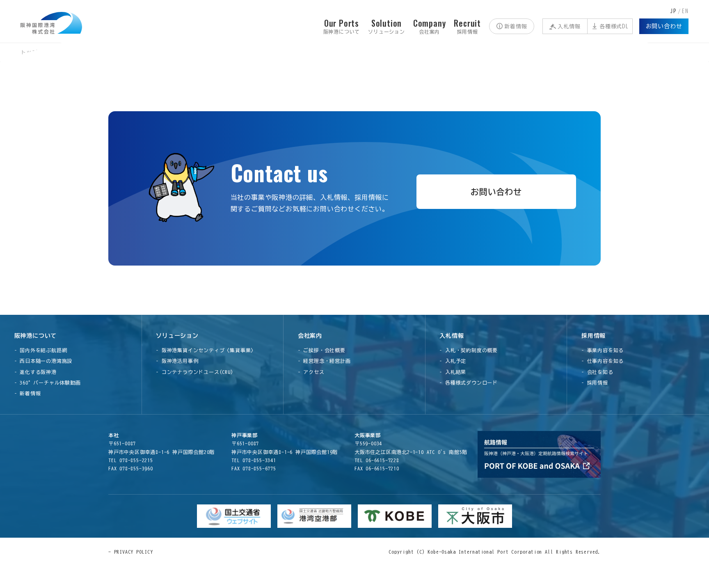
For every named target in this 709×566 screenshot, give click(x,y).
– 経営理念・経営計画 (324, 360)
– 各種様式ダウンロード (468, 382)
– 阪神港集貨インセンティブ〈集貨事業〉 (206, 350)
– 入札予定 (452, 360)
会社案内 (310, 336)
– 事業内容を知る (602, 350)
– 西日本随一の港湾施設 (43, 360)
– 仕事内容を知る (602, 360)
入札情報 (569, 26)
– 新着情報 (27, 393)
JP (673, 11)
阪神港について (35, 336)
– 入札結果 (452, 371)
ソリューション (177, 336)
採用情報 (593, 336)
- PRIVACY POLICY (130, 551)
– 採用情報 (594, 382)
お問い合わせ (664, 26)
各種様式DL (614, 26)
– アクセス (311, 371)
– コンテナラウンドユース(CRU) (194, 371)
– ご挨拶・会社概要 (321, 350)
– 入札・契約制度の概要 (468, 350)
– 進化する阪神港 (35, 371)
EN (685, 11)
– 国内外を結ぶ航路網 (40, 350)
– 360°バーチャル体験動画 (47, 382)
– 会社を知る (597, 371)
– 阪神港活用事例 (177, 360)
